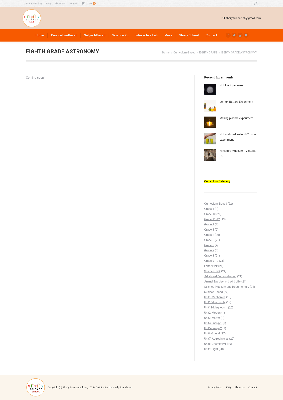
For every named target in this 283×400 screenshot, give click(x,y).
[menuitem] (34, 3)
